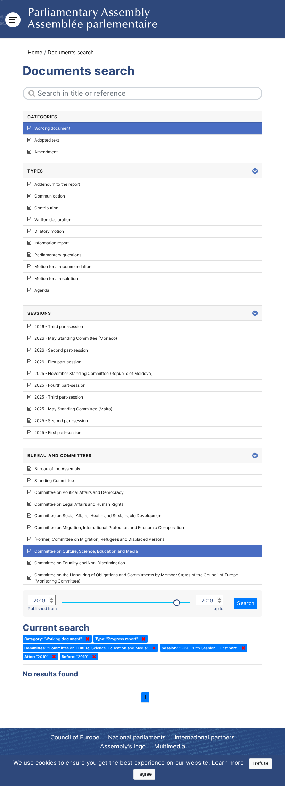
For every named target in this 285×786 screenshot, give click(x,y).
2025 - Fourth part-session (60, 385)
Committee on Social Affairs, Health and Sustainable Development (98, 515)
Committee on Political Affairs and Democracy (79, 492)
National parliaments (137, 737)
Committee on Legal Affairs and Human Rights (78, 504)
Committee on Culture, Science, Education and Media (86, 551)
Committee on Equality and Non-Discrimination (79, 563)
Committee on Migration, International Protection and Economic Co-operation (109, 527)
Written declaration (52, 219)
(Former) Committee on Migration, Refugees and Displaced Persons (99, 539)
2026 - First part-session (57, 361)
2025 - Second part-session (61, 420)
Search (245, 603)
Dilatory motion (49, 231)
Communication (49, 196)
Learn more (228, 762)
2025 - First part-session (57, 432)
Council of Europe (74, 737)
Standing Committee (54, 480)
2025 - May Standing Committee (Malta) (73, 408)
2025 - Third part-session (58, 397)
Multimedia (169, 746)
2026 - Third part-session (58, 326)
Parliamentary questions (57, 254)
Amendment (46, 151)
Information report (51, 243)
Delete (86, 638)
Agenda (41, 290)
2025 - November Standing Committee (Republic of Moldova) (93, 373)
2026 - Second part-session (61, 350)
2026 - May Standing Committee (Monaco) (75, 338)
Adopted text (46, 140)
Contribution (46, 207)
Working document (52, 128)
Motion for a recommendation (62, 266)
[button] (255, 171)
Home (35, 52)
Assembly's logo (123, 746)
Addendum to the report (57, 184)
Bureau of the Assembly (57, 468)
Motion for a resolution (56, 278)
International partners (204, 737)
